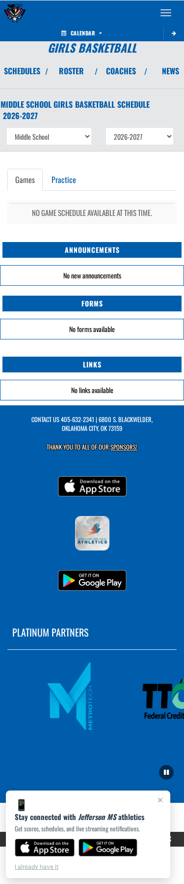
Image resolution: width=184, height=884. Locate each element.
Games (25, 179)
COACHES (121, 71)
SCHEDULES (22, 71)
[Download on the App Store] (45, 847)
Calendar (83, 33)
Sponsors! (123, 447)
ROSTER (71, 71)
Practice (64, 179)
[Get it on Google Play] (108, 847)
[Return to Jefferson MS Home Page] (14, 12)
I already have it (36, 866)
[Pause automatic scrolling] (166, 772)
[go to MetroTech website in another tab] (73, 696)
